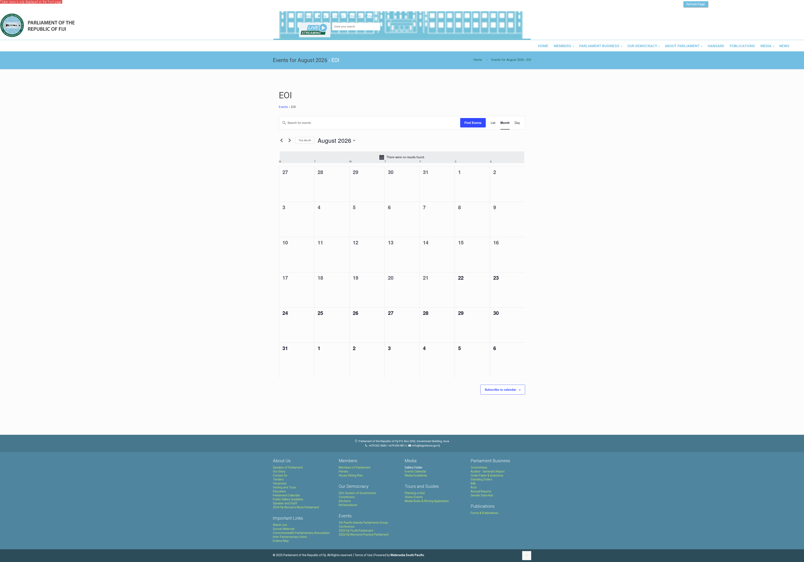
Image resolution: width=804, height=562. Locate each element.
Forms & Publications (484, 513)
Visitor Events (414, 497)
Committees (479, 467)
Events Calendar (415, 471)
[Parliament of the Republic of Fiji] (55, 25)
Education (279, 491)
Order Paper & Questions (487, 475)
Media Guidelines (416, 475)
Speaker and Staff (285, 503)
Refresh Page (696, 4)
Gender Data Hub (482, 495)
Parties (343, 471)
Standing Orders (481, 479)
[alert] (402, 157)
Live (323, 16)
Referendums (348, 505)
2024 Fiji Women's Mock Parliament (296, 507)
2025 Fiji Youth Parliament (356, 530)
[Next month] (289, 140)
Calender (308, 16)
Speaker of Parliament (288, 467)
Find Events (473, 123)
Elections (345, 501)
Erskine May (281, 541)
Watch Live (280, 525)
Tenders (278, 479)
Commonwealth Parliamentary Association (301, 533)
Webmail (355, 16)
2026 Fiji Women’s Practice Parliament (364, 534)
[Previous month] (281, 140)
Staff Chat (374, 16)
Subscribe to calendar (500, 389)
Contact (338, 16)
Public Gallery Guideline (288, 499)
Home (478, 60)
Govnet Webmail (283, 529)
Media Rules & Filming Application (427, 501)
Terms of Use (363, 555)
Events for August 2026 (300, 60)
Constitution (347, 497)
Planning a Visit (415, 493)
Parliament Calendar (286, 495)
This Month (305, 140)
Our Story (279, 471)
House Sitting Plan (351, 475)
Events (283, 107)
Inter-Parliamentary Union (290, 537)
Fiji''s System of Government (357, 493)
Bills (473, 483)
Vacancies (279, 483)
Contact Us (280, 475)
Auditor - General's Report (488, 471)
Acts (474, 487)
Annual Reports (481, 491)
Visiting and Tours (284, 487)
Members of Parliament (354, 467)
